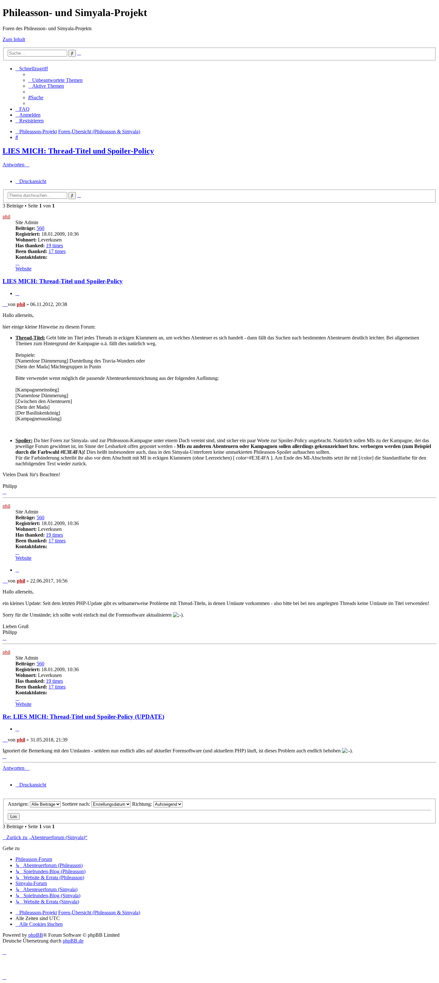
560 (40, 228)
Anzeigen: (19, 804)
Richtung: (142, 804)
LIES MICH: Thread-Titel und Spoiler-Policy (78, 151)
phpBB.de (73, 941)
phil (6, 216)
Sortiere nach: (76, 804)
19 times (54, 245)
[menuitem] (55, 80)
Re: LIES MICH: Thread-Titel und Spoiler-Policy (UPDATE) (83, 716)
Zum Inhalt (14, 39)
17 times (57, 251)
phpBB (35, 935)
